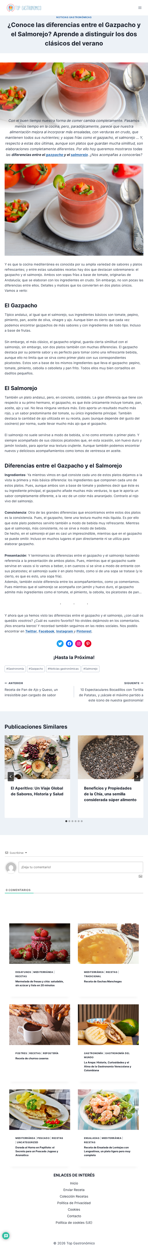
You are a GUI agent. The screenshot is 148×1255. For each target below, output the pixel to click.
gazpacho (55, 155)
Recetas (21, 976)
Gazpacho (36, 668)
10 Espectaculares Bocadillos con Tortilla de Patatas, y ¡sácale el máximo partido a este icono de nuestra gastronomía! (111, 692)
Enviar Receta (74, 1190)
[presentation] (37, 757)
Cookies (74, 1209)
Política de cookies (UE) (74, 1223)
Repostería (51, 1053)
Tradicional (92, 976)
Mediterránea (43, 972)
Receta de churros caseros (31, 1058)
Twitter (31, 631)
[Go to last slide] (11, 776)
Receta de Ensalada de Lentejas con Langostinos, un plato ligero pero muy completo (107, 1151)
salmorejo (79, 155)
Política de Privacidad (74, 1203)
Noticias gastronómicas (63, 668)
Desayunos (23, 972)
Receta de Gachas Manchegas (103, 981)
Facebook (46, 631)
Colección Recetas (74, 1196)
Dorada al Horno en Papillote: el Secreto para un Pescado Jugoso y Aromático (36, 1151)
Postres (21, 1053)
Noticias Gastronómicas (74, 17)
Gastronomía (15, 668)
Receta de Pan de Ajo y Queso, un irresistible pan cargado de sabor (31, 689)
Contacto (74, 1216)
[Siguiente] (137, 776)
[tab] (66, 821)
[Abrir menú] (139, 8)
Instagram (65, 631)
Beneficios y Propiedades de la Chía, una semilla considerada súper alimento (110, 794)
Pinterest (84, 631)
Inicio (74, 1183)
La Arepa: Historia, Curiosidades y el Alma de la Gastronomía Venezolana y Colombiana (107, 1066)
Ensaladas (91, 1138)
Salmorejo (90, 668)
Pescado (43, 1138)
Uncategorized (27, 1142)
